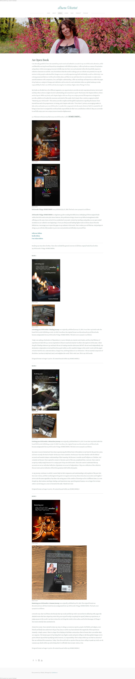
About (54, 13)
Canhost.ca (54, 672)
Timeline (85, 13)
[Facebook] (33, 660)
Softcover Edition (37, 233)
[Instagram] (39, 660)
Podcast (78, 13)
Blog (72, 13)
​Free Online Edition (37, 238)
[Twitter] (36, 660)
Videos (66, 13)
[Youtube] (41, 660)
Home (48, 13)
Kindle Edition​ (36, 236)
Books (60, 13)
